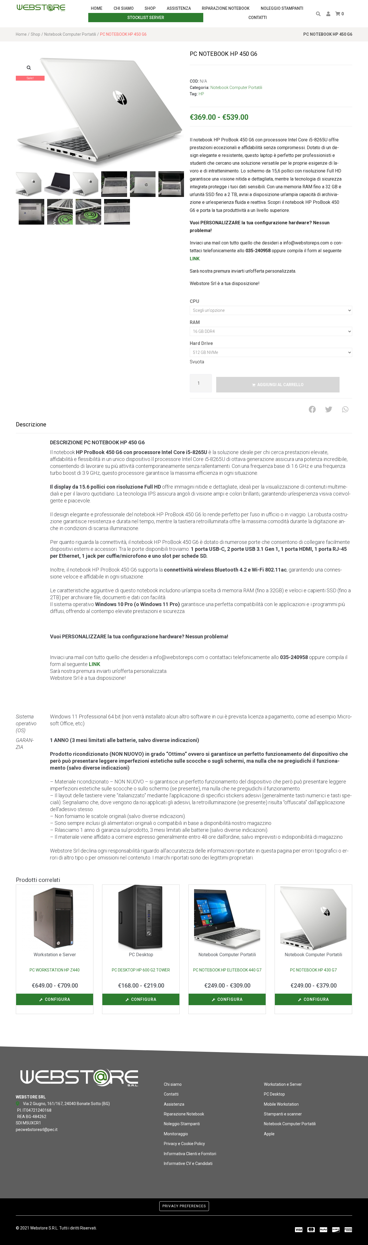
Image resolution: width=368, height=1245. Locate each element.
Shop (35, 34)
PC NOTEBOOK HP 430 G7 (313, 970)
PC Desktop (141, 954)
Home (21, 34)
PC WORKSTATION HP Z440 (55, 970)
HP (201, 94)
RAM (195, 322)
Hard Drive (201, 343)
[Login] (329, 14)
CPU (194, 301)
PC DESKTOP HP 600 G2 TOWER (141, 970)
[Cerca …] (318, 14)
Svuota (197, 362)
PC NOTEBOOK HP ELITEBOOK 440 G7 (227, 970)
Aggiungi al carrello (280, 384)
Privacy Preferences (184, 1206)
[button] (29, 67)
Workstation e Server (55, 954)
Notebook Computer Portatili (70, 34)
